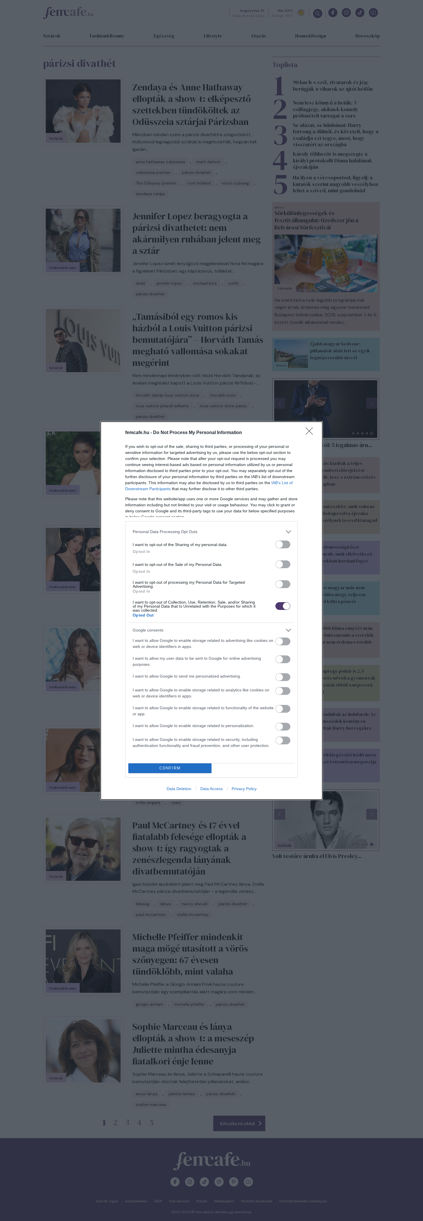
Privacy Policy (244, 788)
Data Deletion (179, 788)
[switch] (282, 544)
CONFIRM (170, 768)
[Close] (311, 432)
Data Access (211, 788)
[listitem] (211, 532)
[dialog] (211, 611)
